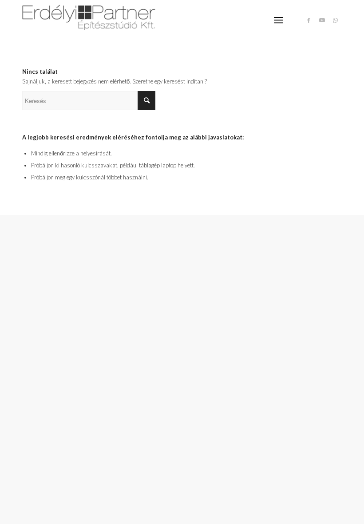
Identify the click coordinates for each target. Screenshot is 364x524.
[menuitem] (278, 20)
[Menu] (278, 20)
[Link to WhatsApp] (335, 20)
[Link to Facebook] (308, 20)
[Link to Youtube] (321, 20)
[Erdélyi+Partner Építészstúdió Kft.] (88, 20)
